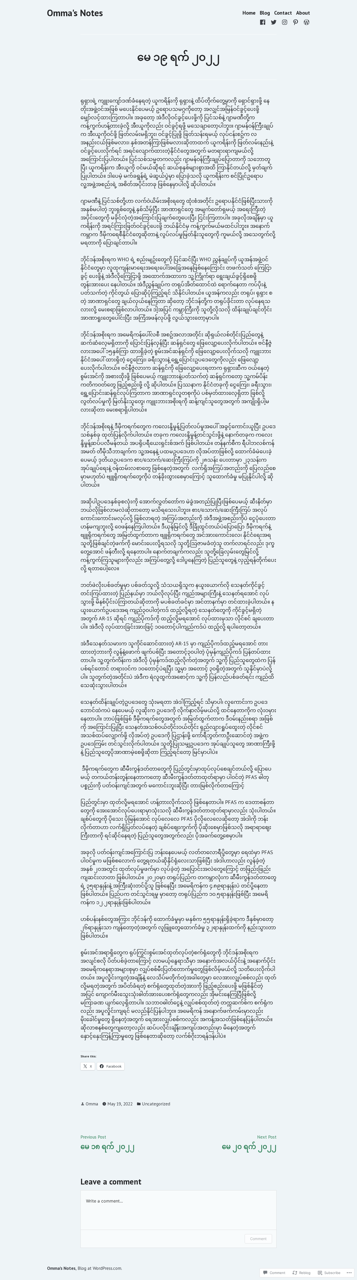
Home (249, 13)
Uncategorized (156, 1104)
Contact (283, 13)
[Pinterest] (295, 21)
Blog (265, 13)
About (303, 13)
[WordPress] (305, 21)
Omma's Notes (75, 13)
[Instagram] (284, 21)
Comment (258, 1238)
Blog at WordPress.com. (100, 1268)
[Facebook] (263, 21)
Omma (92, 1104)
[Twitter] (273, 21)
